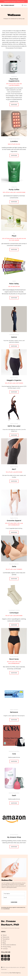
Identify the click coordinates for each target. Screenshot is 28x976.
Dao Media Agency (15, 972)
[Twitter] (5, 956)
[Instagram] (2, 956)
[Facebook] (5, 959)
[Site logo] (7, 5)
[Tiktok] (8, 956)
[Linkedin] (8, 959)
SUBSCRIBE (14, 902)
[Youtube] (2, 959)
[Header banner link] (14, 1)
